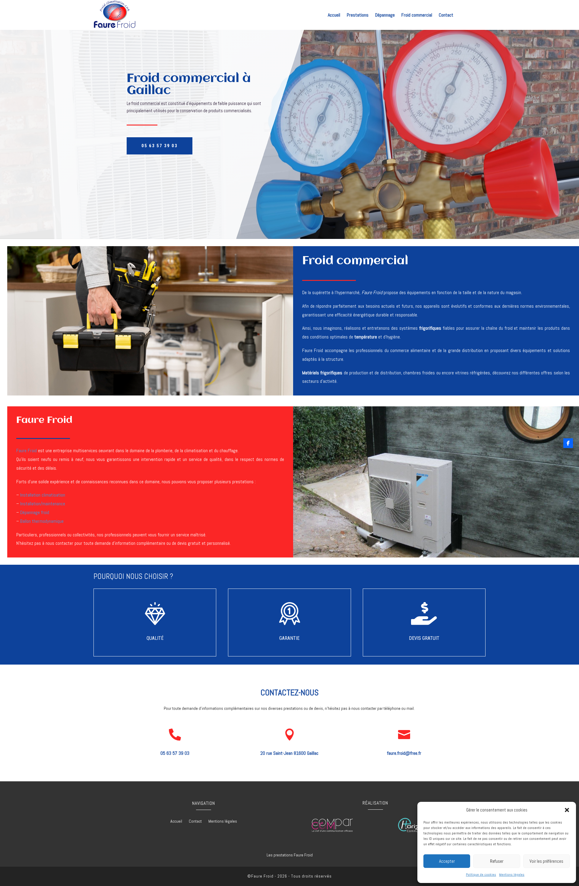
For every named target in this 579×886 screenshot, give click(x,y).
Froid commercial (416, 15)
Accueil (334, 15)
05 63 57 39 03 (159, 145)
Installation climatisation (42, 495)
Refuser (496, 861)
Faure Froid (26, 450)
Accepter (447, 861)
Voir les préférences (546, 861)
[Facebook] (568, 443)
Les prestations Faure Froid (290, 855)
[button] (567, 810)
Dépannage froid (34, 512)
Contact (446, 15)
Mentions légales (511, 874)
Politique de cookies (481, 874)
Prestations (358, 15)
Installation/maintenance (42, 503)
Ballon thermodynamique (42, 521)
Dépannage (385, 15)
